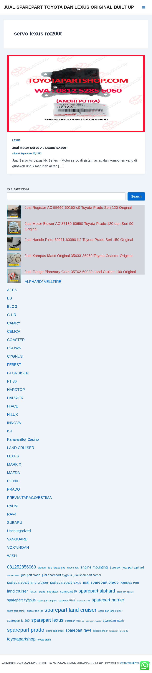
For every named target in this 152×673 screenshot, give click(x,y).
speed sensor (100, 631)
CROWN (14, 348)
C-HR (11, 315)
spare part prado (55, 631)
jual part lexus (13, 575)
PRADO (13, 489)
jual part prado (30, 575)
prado (42, 591)
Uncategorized (19, 531)
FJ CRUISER (18, 373)
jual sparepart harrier (87, 575)
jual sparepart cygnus (57, 575)
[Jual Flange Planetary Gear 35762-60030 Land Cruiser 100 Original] (14, 276)
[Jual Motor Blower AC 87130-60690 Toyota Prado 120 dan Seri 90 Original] (14, 228)
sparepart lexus (47, 620)
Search (136, 196)
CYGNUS (15, 356)
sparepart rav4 (78, 630)
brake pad (59, 567)
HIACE (12, 406)
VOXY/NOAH (18, 547)
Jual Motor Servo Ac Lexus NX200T (40, 148)
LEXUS (16, 140)
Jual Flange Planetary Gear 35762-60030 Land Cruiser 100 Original (80, 272)
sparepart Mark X (74, 621)
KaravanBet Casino (23, 439)
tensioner (113, 631)
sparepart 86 (68, 591)
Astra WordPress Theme (135, 662)
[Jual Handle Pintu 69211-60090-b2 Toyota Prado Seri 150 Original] (14, 244)
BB (9, 298)
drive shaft (73, 567)
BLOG (12, 306)
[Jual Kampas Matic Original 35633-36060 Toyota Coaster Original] (14, 260)
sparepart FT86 (67, 600)
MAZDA (13, 473)
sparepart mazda (93, 621)
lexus (33, 591)
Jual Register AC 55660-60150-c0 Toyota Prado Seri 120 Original (78, 208)
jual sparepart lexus (65, 582)
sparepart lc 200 (18, 620)
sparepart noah (113, 620)
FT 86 (12, 381)
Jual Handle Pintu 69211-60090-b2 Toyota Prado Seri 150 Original (79, 240)
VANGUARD (17, 539)
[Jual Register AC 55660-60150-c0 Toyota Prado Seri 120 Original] (14, 212)
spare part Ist (35, 610)
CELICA (13, 331)
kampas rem (129, 582)
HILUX (12, 414)
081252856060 (21, 566)
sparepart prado (25, 630)
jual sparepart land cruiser (27, 582)
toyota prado (44, 639)
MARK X (14, 464)
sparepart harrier (108, 599)
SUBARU (14, 522)
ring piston (52, 591)
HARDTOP (16, 390)
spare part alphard (125, 592)
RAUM (12, 506)
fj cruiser (115, 567)
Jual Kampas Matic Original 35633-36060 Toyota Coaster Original (78, 256)
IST (10, 431)
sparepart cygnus (21, 600)
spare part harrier (16, 611)
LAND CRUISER (20, 448)
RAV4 (11, 514)
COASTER (16, 340)
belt (49, 567)
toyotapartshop (21, 639)
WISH (12, 556)
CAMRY (13, 323)
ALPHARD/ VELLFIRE (43, 282)
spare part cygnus (47, 600)
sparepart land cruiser (70, 610)
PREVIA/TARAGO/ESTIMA (29, 498)
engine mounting (94, 567)
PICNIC (13, 481)
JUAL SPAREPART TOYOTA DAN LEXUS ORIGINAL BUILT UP (69, 7)
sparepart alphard (97, 590)
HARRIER (15, 398)
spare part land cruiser (110, 611)
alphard (42, 567)
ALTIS (12, 290)
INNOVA (14, 423)
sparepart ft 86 (83, 601)
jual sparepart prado (101, 582)
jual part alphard (133, 567)
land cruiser (17, 591)
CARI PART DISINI (18, 189)
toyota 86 (124, 631)
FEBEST (14, 365)
